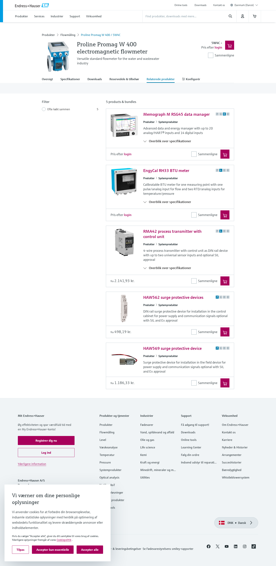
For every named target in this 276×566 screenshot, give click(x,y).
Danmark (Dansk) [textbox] (244, 5)
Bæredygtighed (231, 470)
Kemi (143, 455)
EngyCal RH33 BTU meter (166, 170)
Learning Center (191, 447)
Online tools (180, 5)
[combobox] (246, 5)
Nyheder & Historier (235, 447)
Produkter (48, 35)
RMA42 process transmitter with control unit (172, 234)
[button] (46, 440)
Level (103, 440)
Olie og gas (147, 440)
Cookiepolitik (64, 540)
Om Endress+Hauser (235, 425)
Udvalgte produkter (112, 500)
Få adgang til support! (195, 425)
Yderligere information (32, 464)
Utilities (145, 477)
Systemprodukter (168, 122)
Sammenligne (224, 55)
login (218, 47)
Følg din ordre (190, 455)
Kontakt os (219, 5)
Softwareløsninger (111, 492)
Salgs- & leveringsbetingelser (122, 549)
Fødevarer (146, 425)
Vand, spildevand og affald (157, 432)
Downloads (201, 5)
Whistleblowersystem (235, 477)
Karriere (227, 440)
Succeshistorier (231, 462)
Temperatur (107, 455)
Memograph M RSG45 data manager (176, 114)
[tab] (49, 79)
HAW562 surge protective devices (173, 297)
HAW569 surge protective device (172, 348)
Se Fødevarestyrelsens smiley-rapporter (168, 549)
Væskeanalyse (109, 447)
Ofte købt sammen (58, 109)
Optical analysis (109, 477)
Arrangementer (231, 455)
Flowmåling (67, 35)
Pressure (105, 462)
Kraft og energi (149, 462)
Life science (147, 447)
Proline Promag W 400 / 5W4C (100, 35)
